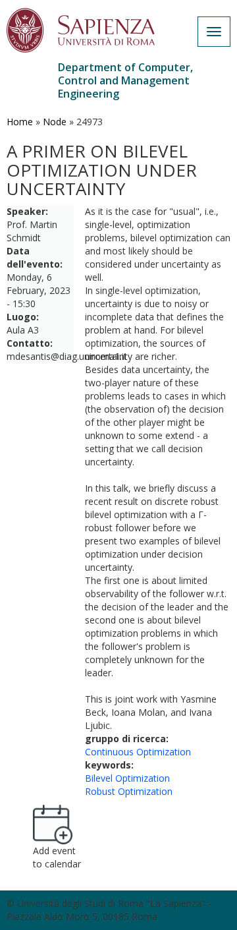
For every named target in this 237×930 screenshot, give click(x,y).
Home (20, 121)
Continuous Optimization (138, 751)
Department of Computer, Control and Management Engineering (125, 80)
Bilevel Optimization (127, 778)
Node (54, 121)
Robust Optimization (128, 791)
